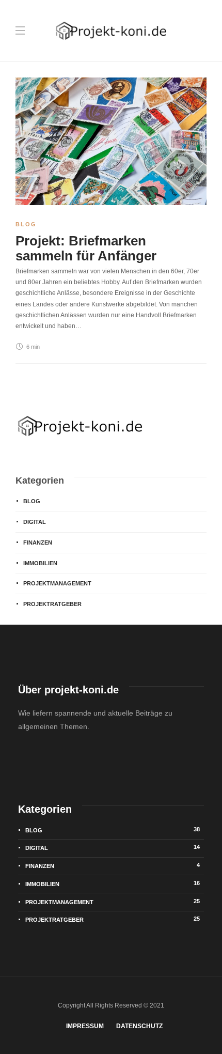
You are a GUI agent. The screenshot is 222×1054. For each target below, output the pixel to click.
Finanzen (37, 542)
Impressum (85, 1026)
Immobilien (40, 563)
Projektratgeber (52, 604)
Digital (34, 522)
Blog (26, 224)
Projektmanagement (57, 583)
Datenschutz (139, 1026)
